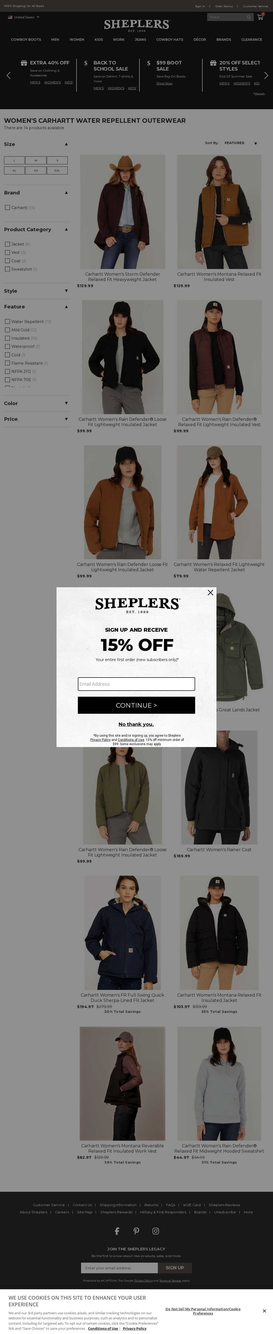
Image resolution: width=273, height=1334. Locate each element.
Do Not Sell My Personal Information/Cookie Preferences (203, 1311)
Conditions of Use (103, 1328)
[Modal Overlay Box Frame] (136, 667)
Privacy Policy (134, 1328)
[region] (136, 1311)
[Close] (264, 1311)
